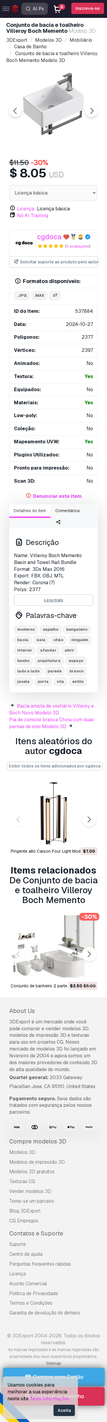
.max (39, 295)
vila (60, 681)
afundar (48, 650)
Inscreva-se (87, 8)
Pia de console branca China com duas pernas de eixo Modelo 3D (51, 723)
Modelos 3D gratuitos (32, 1171)
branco (77, 671)
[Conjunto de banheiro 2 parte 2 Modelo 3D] (53, 948)
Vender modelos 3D (30, 1191)
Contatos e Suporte (36, 1233)
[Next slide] (91, 111)
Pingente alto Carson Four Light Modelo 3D (52, 851)
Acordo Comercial (28, 1283)
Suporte (17, 1244)
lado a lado (28, 671)
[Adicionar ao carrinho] (76, 838)
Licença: (26, 209)
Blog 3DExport (25, 1211)
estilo (78, 681)
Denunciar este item (57, 496)
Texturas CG (22, 1181)
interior (24, 650)
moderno (26, 629)
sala (41, 639)
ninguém (79, 639)
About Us (22, 1011)
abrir (69, 650)
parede (55, 671)
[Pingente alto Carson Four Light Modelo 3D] (53, 814)
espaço (76, 660)
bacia (23, 639)
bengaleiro (76, 629)
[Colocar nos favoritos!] (88, 838)
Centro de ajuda (26, 1254)
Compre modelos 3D (37, 1141)
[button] (89, 820)
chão (58, 639)
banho (23, 660)
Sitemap (53, 1363)
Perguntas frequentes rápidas (40, 1264)
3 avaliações (77, 246)
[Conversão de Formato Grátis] (55, 295)
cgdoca (49, 236)
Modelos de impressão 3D (37, 1162)
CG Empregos (23, 1221)
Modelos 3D (22, 1152)
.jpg (21, 295)
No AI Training (32, 215)
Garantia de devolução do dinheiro (44, 1313)
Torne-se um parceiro (31, 1201)
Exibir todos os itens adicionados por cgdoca (54, 766)
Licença (17, 1274)
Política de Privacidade (33, 1293)
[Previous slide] (15, 111)
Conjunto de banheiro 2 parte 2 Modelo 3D (52, 986)
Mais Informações (50, 1398)
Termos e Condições (30, 1303)
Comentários (67, 510)
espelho (50, 629)
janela (23, 681)
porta (43, 681)
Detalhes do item (30, 510)
